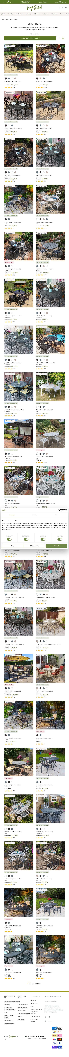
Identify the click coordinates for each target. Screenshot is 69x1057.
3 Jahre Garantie (23, 1004)
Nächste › (38, 983)
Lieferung (7, 1004)
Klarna (6, 1012)
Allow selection (34, 546)
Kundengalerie (35, 1016)
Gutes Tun (34, 1003)
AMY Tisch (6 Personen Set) (13, 691)
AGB (19, 1001)
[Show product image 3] (19, 70)
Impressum (21, 1019)
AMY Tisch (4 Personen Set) (13, 269)
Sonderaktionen (22, 1007)
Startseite (5, 19)
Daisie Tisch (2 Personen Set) (13, 738)
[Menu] (3, 8)
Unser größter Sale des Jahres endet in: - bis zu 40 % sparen (34, 2)
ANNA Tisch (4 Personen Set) (13, 316)
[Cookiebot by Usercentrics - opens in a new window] (59, 510)
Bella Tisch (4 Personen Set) (44, 738)
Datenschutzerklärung (24, 1013)
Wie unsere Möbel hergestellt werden (36, 1011)
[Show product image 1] (47, 70)
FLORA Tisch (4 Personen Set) (13, 456)
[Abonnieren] (63, 1001)
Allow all (56, 546)
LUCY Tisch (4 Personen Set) (44, 550)
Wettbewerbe (22, 1010)
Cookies (20, 1016)
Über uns (33, 1000)
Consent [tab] (11, 515)
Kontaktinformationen (11, 1001)
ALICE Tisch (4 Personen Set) (44, 81)
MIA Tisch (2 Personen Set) (44, 128)
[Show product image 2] (17, 70)
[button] (59, 8)
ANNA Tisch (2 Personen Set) (13, 128)
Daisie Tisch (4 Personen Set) (13, 222)
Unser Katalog (8, 1020)
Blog (32, 1006)
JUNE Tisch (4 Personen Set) (13, 81)
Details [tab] (34, 515)
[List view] (59, 38)
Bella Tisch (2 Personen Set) (13, 925)
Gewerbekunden (9, 1023)
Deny (12, 546)
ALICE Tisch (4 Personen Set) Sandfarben (48, 644)
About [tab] (57, 515)
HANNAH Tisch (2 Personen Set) (14, 597)
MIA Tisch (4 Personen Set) (12, 175)
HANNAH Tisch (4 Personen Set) (45, 362)
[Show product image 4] (21, 70)
